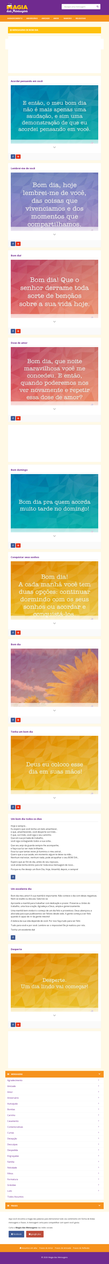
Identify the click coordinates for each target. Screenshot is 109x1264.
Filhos (10, 1173)
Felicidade (12, 1167)
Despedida (12, 1150)
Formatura (12, 1179)
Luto (9, 1190)
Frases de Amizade (63, 1248)
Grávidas (11, 1185)
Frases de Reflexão (81, 1248)
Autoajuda (12, 1103)
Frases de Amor (46, 1248)
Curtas (10, 1132)
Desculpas (12, 1144)
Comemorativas (15, 1126)
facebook (17, 1234)
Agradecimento (14, 18)
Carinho (11, 1115)
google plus (35, 1234)
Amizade (46, 18)
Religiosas (81, 18)
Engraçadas (13, 1156)
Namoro (68, 18)
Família (10, 1161)
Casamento (13, 1121)
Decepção (12, 1138)
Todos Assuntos (15, 1196)
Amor (56, 18)
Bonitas (11, 1109)
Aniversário (32, 18)
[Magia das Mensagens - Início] (17, 7)
